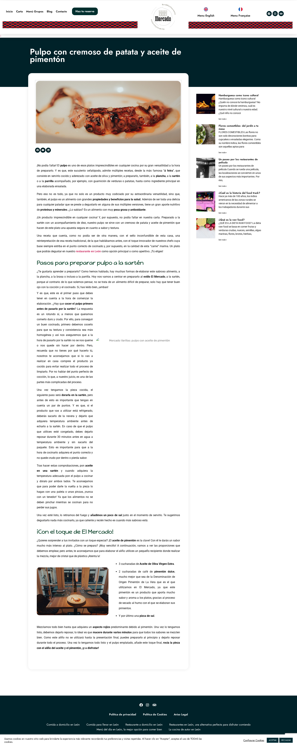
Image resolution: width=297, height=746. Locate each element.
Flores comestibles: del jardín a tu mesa (238, 127)
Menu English (205, 16)
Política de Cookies (155, 714)
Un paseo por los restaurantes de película (238, 160)
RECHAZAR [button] (286, 740)
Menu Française (240, 16)
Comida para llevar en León (102, 725)
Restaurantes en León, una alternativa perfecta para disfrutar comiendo (210, 725)
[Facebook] (269, 13)
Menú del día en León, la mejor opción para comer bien (129, 729)
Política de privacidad (122, 714)
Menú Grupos (34, 11)
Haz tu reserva (84, 11)
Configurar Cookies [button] (253, 740)
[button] (37, 150)
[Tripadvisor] (281, 13)
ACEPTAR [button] (272, 740)
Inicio (9, 11)
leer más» (223, 119)
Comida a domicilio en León (63, 725)
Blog (49, 11)
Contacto (61, 11)
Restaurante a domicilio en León (143, 725)
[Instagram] (275, 13)
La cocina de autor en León (184, 729)
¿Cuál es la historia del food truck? (239, 193)
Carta (19, 11)
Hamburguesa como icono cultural (238, 95)
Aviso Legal (181, 714)
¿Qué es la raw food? (232, 220)
